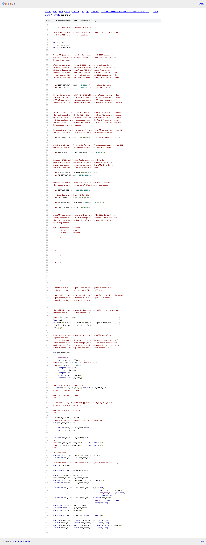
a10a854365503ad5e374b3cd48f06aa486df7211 (125, 11)
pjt (87, 11)
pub (55, 11)
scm (61, 11)
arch (155, 11)
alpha (47, 14)
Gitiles (14, 541)
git (82, 11)
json (202, 541)
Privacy (21, 541)
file (93, 21)
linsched (95, 11)
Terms (27, 541)
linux (67, 11)
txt (196, 541)
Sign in (201, 4)
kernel (48, 11)
